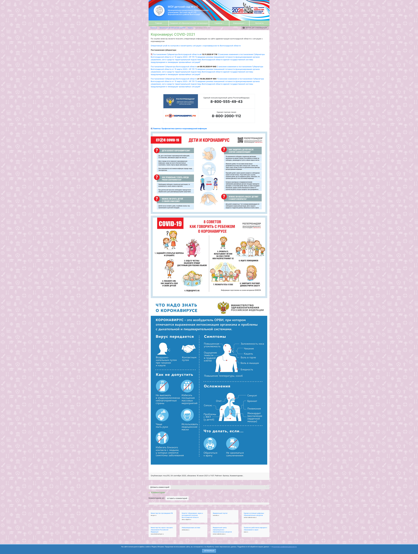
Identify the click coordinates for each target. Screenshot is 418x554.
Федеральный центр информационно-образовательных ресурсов (222, 530)
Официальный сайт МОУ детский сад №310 (172, 28)
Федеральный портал (220, 513)
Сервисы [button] (218, 23)
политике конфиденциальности (285, 547)
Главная (158, 23)
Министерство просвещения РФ (162, 513)
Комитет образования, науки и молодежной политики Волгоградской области (192, 515)
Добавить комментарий (159, 487)
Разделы (190, 28)
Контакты (259, 23)
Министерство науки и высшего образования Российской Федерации (162, 530)
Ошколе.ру (153, 28)
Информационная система (191, 527)
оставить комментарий (177, 498)
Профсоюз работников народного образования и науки (255, 528)
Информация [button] (238, 23)
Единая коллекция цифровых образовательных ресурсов (254, 514)
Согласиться (209, 551)
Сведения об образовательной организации (189, 23)
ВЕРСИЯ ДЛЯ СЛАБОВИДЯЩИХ (256, 28)
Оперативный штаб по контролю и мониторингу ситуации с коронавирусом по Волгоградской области (196, 46)
